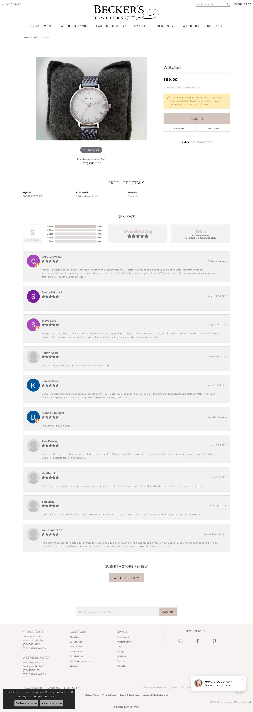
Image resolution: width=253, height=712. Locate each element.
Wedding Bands (75, 26)
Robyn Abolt (50, 353)
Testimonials (76, 651)
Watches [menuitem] (121, 665)
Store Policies (76, 656)
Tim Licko (48, 501)
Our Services (76, 641)
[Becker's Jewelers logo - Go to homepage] (126, 13)
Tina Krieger (50, 441)
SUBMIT (168, 612)
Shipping (180, 128)
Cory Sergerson (52, 257)
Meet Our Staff (76, 646)
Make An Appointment (80, 661)
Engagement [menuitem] (123, 636)
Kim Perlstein (50, 381)
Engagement (41, 26)
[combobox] (211, 4)
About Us (191, 26)
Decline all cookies (26, 703)
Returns (213, 128)
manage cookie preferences (36, 696)
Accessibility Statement (155, 694)
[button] (11, 4)
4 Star (50, 230)
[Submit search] (228, 4)
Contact (215, 26)
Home (25, 37)
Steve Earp (49, 320)
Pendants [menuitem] (121, 656)
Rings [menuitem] (119, 646)
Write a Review (126, 578)
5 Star (50, 226)
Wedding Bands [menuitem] (124, 641)
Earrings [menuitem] (121, 651)
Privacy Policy (109, 694)
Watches (142, 26)
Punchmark (133, 707)
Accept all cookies (51, 703)
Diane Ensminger (53, 413)
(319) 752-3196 (91, 163)
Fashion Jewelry (111, 26)
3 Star (50, 233)
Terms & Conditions (130, 694)
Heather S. (49, 473)
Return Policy (92, 694)
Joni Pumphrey (52, 530)
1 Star (50, 241)
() (99, 226)
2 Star (50, 237)
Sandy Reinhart (52, 292)
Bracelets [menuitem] (121, 661)
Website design (187, 687)
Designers (166, 26)
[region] (91, 98)
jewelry (34, 37)
